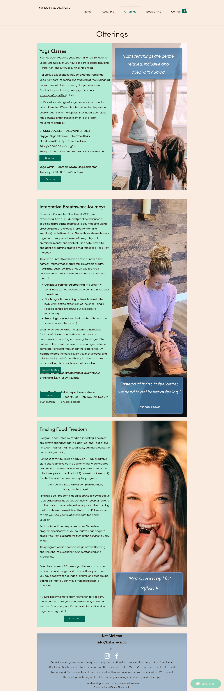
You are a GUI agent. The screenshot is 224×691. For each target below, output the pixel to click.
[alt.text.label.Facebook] (116, 656)
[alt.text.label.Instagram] (107, 656)
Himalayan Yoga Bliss (53, 95)
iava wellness (92, 373)
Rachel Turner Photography (117, 687)
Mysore (54, 79)
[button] (184, 10)
